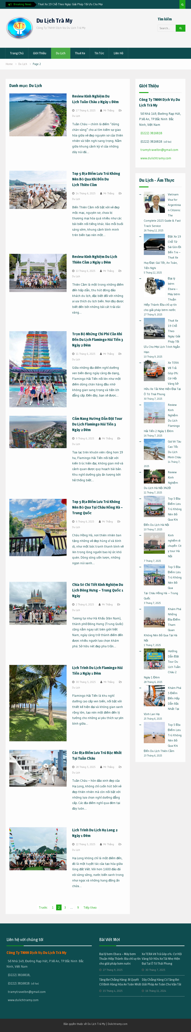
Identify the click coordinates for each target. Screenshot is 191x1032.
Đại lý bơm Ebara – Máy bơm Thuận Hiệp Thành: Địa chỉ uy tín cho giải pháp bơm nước (120, 958)
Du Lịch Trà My (54, 20)
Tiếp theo (90, 907)
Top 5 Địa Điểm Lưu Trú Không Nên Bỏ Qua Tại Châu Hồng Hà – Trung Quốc (97, 507)
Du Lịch (60, 53)
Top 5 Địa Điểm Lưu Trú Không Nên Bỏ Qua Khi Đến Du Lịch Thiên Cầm (96, 179)
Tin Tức (99, 53)
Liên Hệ (118, 53)
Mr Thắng (109, 110)
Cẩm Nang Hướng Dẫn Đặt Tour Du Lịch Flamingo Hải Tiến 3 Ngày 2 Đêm (97, 424)
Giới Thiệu (39, 53)
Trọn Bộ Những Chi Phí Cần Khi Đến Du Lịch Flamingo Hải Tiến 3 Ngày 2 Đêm (97, 339)
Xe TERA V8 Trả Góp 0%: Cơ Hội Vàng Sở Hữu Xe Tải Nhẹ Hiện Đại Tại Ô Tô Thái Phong (162, 958)
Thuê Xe (80, 53)
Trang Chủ (17, 53)
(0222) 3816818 (151, 133)
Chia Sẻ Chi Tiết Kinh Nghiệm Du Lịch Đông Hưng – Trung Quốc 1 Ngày (97, 590)
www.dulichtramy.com (155, 158)
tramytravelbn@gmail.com (159, 150)
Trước (43, 907)
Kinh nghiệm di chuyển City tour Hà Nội (174, 545)
